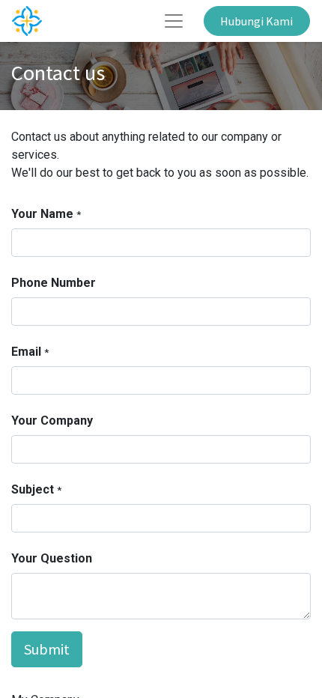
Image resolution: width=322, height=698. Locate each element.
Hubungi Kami (256, 20)
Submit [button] (47, 649)
